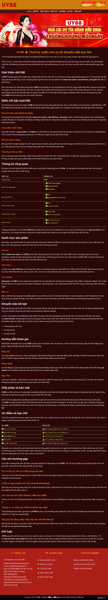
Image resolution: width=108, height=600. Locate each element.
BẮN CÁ (53, 11)
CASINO (62, 11)
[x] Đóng (101, 598)
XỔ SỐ (70, 11)
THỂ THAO (44, 11)
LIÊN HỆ (77, 11)
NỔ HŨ (35, 11)
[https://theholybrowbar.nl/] (12, 5)
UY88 (29, 11)
